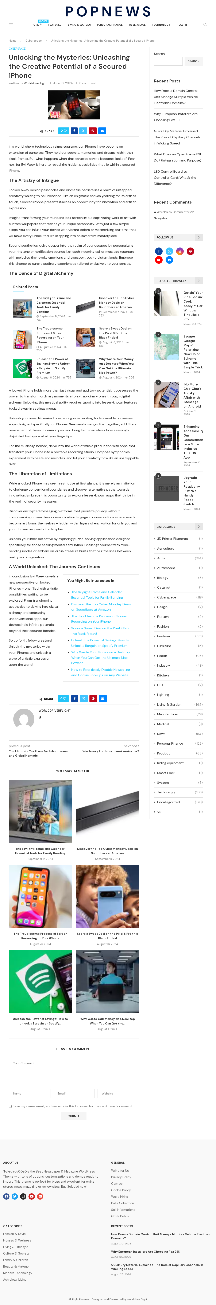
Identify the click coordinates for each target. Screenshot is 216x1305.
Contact (117, 1183)
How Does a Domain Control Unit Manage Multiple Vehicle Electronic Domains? (176, 97)
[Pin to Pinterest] (93, 130)
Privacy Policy (121, 1177)
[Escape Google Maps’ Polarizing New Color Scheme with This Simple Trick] (166, 347)
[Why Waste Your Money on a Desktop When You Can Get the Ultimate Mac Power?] (85, 368)
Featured (55, 24)
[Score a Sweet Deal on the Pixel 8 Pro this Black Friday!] (85, 337)
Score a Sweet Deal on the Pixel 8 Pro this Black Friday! (115, 333)
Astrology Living (15, 1279)
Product (180, 753)
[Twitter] (170, 251)
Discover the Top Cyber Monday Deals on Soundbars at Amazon (116, 302)
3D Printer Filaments (180, 538)
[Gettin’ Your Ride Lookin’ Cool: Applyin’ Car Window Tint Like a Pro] (166, 303)
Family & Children (15, 1260)
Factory (180, 616)
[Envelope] (40, 1196)
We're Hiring (119, 1196)
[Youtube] (159, 260)
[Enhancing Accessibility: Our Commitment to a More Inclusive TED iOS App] (166, 437)
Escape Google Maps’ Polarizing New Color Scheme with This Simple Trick (193, 351)
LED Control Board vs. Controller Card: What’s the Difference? (175, 177)
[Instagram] (180, 251)
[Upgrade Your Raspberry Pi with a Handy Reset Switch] (166, 488)
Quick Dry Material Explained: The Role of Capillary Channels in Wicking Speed (177, 137)
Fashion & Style (14, 1234)
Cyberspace (137, 24)
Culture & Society (16, 1253)
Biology (180, 578)
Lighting (180, 694)
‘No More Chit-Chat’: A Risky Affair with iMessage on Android (192, 395)
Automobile (180, 568)
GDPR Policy (120, 1216)
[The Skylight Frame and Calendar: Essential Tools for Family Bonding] (22, 308)
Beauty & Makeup (16, 1266)
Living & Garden (79, 24)
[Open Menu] (11, 25)
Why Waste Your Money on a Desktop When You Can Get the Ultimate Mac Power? (100, 657)
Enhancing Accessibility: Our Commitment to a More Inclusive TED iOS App (193, 442)
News (180, 734)
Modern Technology (17, 1273)
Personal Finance (110, 24)
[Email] (169, 260)
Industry (180, 665)
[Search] (205, 25)
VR (180, 812)
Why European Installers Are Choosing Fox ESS (145, 1251)
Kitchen (180, 675)
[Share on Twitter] (83, 130)
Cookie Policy (121, 1190)
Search (159, 54)
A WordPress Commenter (171, 212)
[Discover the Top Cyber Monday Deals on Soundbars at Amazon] (85, 306)
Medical (180, 724)
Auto (180, 558)
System (180, 782)
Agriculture (180, 548)
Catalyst (180, 587)
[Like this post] (65, 130)
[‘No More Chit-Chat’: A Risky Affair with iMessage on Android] (166, 395)
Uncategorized (180, 802)
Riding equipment (180, 763)
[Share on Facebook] (74, 130)
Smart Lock (180, 773)
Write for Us (120, 1170)
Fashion (180, 626)
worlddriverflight (35, 83)
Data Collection (122, 1203)
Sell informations (123, 1209)
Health (182, 24)
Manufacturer (180, 714)
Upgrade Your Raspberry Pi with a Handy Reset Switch (192, 491)
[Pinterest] (190, 251)
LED (180, 685)
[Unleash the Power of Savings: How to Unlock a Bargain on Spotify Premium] (22, 368)
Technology (161, 24)
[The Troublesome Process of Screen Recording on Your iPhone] (22, 339)
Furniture (180, 646)
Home (36, 23)
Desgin (180, 607)
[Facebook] (159, 251)
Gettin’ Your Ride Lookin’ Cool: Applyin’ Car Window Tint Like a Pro (193, 306)
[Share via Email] (102, 130)
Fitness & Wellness (17, 1240)
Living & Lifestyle (15, 1247)
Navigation (161, 218)
